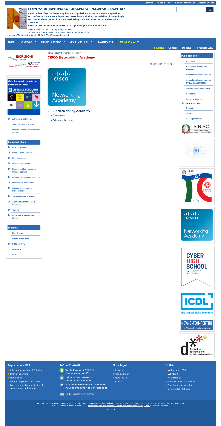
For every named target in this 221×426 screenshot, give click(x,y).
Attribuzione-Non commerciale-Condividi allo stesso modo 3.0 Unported (119, 406)
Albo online (191, 61)
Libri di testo (17, 233)
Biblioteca (16, 249)
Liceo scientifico (19, 147)
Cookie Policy (122, 374)
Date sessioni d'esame (63, 120)
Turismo (15, 210)
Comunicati (191, 94)
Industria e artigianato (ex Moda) (23, 216)
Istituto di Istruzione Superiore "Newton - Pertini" (76, 9)
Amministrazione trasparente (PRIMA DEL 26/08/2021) (198, 81)
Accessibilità (174, 378)
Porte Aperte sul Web (71, 403)
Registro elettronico (20, 239)
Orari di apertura (19, 374)
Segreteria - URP (77, 42)
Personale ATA (204, 48)
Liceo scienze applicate (22, 153)
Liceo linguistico (19, 158)
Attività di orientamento (22, 119)
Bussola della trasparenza (181, 381)
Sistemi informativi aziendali (24, 196)
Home (11, 42)
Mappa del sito (164, 3)
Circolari (189, 108)
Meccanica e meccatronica (23, 183)
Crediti (118, 381)
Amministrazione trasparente (198, 75)
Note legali (121, 378)
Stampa (169, 64)
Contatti (148, 3)
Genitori (173, 48)
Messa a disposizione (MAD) (198, 88)
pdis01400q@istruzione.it (24, 35)
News (188, 113)
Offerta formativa (49, 42)
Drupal (112, 410)
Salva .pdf (157, 64)
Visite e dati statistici (179, 389)
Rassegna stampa (129, 42)
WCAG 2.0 (173, 374)
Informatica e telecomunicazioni (26, 177)
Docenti (187, 48)
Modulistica (16, 378)
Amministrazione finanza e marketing (23, 203)
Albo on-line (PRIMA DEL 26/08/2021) (196, 68)
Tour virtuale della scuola (23, 124)
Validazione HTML (177, 370)
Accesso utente (206, 3)
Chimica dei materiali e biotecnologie (22, 189)
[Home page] (16, 29)
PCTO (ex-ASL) (18, 244)
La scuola (24, 42)
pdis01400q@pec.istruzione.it (55, 35)
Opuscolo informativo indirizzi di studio (26, 131)
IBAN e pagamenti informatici (25, 381)
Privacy (119, 370)
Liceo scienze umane (21, 164)
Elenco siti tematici (185, 3)
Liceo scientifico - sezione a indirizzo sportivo (24, 170)
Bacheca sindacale (194, 99)
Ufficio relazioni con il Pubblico (26, 370)
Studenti (159, 48)
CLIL (14, 255)
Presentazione (105, 42)
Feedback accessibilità (180, 385)
